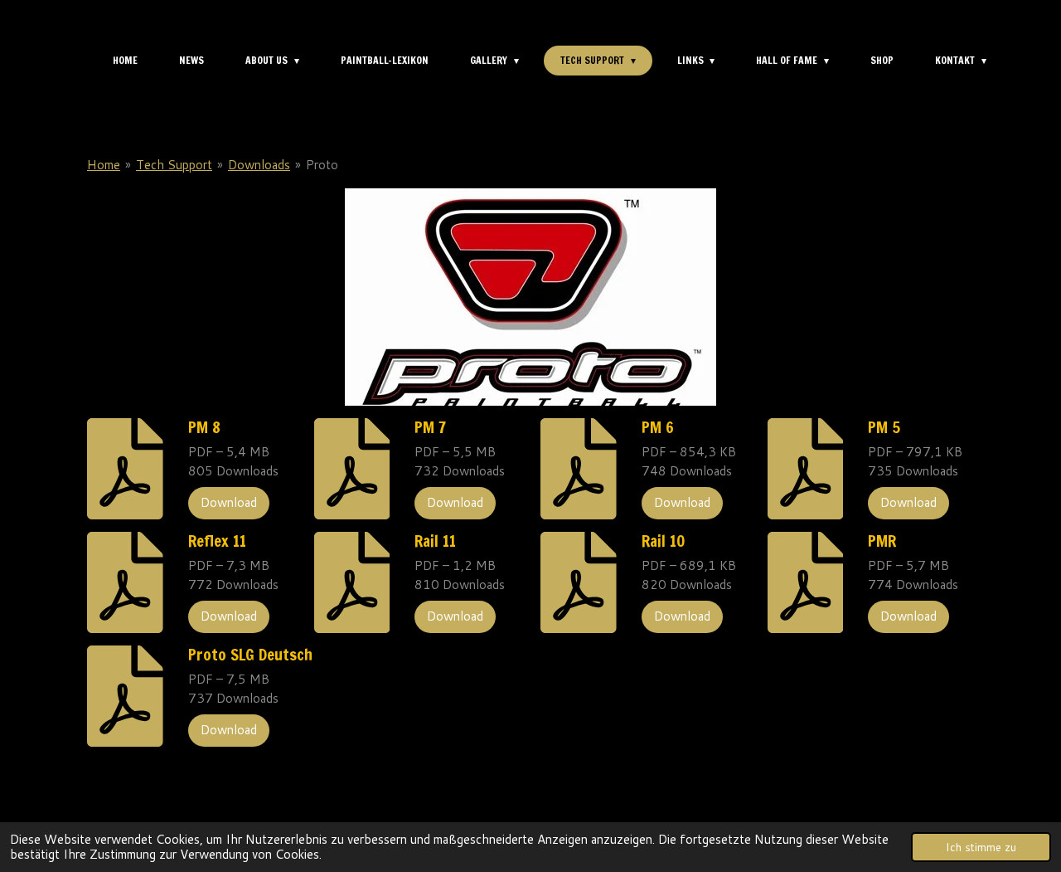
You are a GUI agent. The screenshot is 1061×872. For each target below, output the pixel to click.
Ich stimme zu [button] (981, 847)
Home (103, 164)
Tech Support (174, 164)
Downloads (259, 164)
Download (229, 502)
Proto (322, 164)
